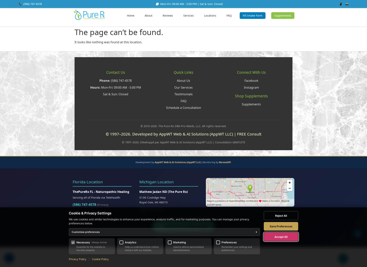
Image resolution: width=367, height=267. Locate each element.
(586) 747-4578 (32, 4)
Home (130, 15)
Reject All (281, 215)
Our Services (183, 87)
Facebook (251, 81)
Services (188, 15)
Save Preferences (281, 226)
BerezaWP (225, 162)
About (148, 15)
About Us (183, 81)
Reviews (168, 15)
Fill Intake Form (252, 15)
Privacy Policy (77, 259)
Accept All (281, 236)
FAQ (229, 15)
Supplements (282, 15)
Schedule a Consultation (183, 108)
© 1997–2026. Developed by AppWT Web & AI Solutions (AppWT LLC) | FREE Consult (183, 134)
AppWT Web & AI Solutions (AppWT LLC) (178, 162)
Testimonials (184, 94)
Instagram (251, 87)
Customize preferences (164, 231)
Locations (210, 15)
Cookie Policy (100, 259)
